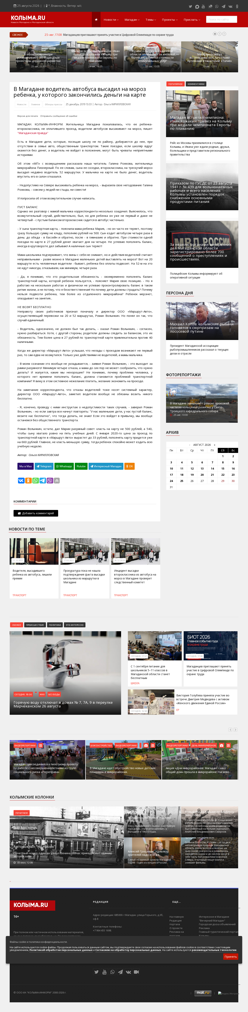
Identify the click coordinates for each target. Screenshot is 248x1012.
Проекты (168, 19)
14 (212, 468)
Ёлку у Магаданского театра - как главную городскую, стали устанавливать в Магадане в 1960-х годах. (151, 828)
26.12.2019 (119, 560)
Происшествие (35, 624)
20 (202, 475)
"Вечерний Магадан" (212, 920)
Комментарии (196, 84)
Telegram (45, 466)
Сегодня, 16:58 (139, 711)
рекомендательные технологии (214, 950)
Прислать (191, 19)
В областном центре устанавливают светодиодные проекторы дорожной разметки (38, 57)
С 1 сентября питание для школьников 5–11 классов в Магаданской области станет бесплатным (150, 672)
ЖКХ (42, 694)
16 (233, 468)
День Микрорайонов (127, 745)
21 (212, 475)
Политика (55, 624)
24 (171, 481)
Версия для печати (27, 115)
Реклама (204, 928)
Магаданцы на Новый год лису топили (149, 819)
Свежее (16, 624)
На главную (177, 916)
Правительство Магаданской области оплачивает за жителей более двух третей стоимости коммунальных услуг (152, 55)
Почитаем (22, 812)
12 (192, 468)
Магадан (131, 19)
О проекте (176, 928)
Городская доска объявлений (217, 924)
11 (181, 468)
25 (181, 481)
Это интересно (75, 624)
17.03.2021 (69, 560)
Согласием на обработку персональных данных (128, 950)
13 (202, 468)
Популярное (175, 84)
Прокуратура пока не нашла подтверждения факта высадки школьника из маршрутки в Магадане (84, 576)
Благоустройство (25, 745)
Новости (110, 19)
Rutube (81, 466)
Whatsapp (65, 466)
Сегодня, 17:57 (139, 656)
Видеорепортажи (50, 745)
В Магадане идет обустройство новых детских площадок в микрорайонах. (46, 770)
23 (233, 475)
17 (171, 475)
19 (192, 475)
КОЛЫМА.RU (28, 18)
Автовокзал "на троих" (34, 846)
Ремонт (196, 745)
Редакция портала (176, 922)
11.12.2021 (18, 560)
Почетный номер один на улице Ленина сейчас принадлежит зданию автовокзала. (63, 854)
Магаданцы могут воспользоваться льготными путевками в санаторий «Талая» (210, 57)
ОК (130, 466)
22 (222, 475)
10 (171, 468)
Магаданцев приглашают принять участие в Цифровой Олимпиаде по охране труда (210, 670)
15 (222, 468)
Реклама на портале (177, 933)
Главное (35, 104)
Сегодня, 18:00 (23, 694)
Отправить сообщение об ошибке (58, 115)
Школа (135, 683)
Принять (231, 956)
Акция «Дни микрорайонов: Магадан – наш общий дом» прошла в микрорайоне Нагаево (121, 770)
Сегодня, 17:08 (195, 656)
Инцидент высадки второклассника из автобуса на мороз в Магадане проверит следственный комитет (135, 576)
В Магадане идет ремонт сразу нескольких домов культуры (196, 770)
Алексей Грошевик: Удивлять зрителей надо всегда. (148, 853)
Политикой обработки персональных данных (61, 950)
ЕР (177, 709)
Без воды (54, 694)
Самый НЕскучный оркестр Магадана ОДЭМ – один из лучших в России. (149, 861)
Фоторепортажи (183, 374)
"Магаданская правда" (32, 133)
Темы (149, 19)
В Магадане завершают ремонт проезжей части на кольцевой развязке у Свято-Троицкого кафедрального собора (199, 407)
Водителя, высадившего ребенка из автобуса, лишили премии (32, 574)
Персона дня (179, 292)
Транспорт (19, 595)
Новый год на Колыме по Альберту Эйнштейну (209, 813)
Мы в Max (25, 466)
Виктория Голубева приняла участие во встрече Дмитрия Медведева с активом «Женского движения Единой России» (202, 699)
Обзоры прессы (53, 104)
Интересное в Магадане (214, 916)
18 (181, 475)
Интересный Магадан (107, 466)
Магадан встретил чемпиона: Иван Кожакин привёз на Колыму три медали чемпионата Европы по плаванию (95, 55)
